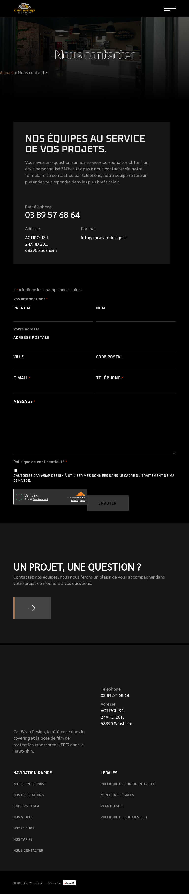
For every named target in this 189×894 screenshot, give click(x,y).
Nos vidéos (23, 817)
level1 (69, 882)
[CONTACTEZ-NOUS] (32, 608)
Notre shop (24, 828)
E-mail (22, 378)
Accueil (7, 72)
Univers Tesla (26, 806)
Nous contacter (28, 850)
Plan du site (112, 806)
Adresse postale (31, 338)
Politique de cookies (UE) (124, 817)
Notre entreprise (29, 784)
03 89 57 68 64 (52, 214)
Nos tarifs (23, 839)
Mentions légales (117, 795)
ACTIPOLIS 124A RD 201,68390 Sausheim (41, 243)
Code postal (109, 357)
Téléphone (110, 378)
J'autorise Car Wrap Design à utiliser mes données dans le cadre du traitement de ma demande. (93, 478)
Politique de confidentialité (128, 784)
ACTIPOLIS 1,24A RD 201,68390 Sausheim (116, 716)
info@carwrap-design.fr (104, 237)
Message (24, 402)
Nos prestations (28, 795)
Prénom (21, 308)
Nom (100, 308)
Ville (18, 357)
